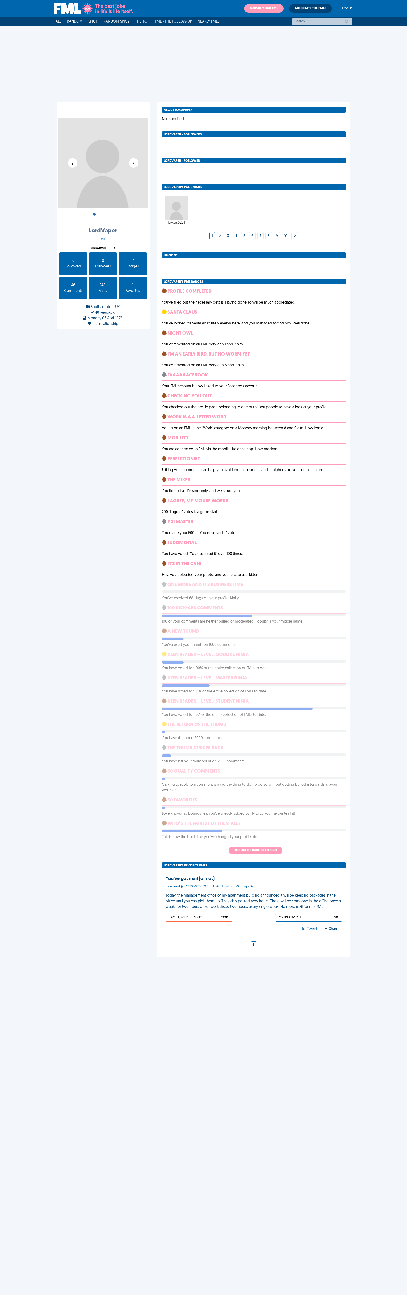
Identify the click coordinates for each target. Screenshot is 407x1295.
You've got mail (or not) (190, 879)
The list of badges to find (255, 850)
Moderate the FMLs (310, 8)
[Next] (295, 236)
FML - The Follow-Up (173, 22)
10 (285, 236)
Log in (347, 8)
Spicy (93, 22)
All (58, 22)
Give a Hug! (98, 248)
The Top (142, 22)
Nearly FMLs (209, 22)
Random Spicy (116, 22)
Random (75, 22)
